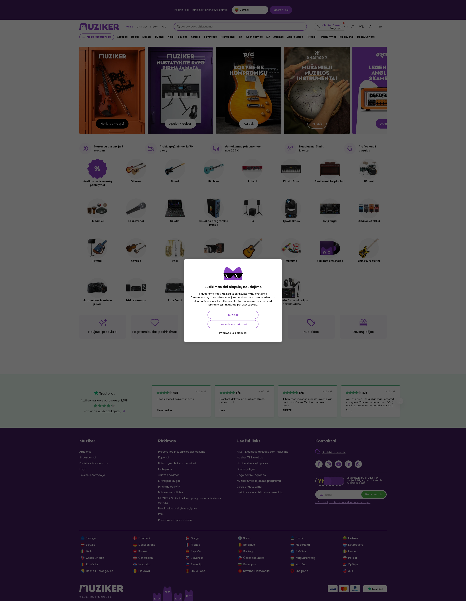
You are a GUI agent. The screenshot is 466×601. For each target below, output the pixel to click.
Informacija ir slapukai (233, 333)
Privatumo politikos (236, 305)
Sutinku (233, 315)
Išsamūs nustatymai (233, 324)
